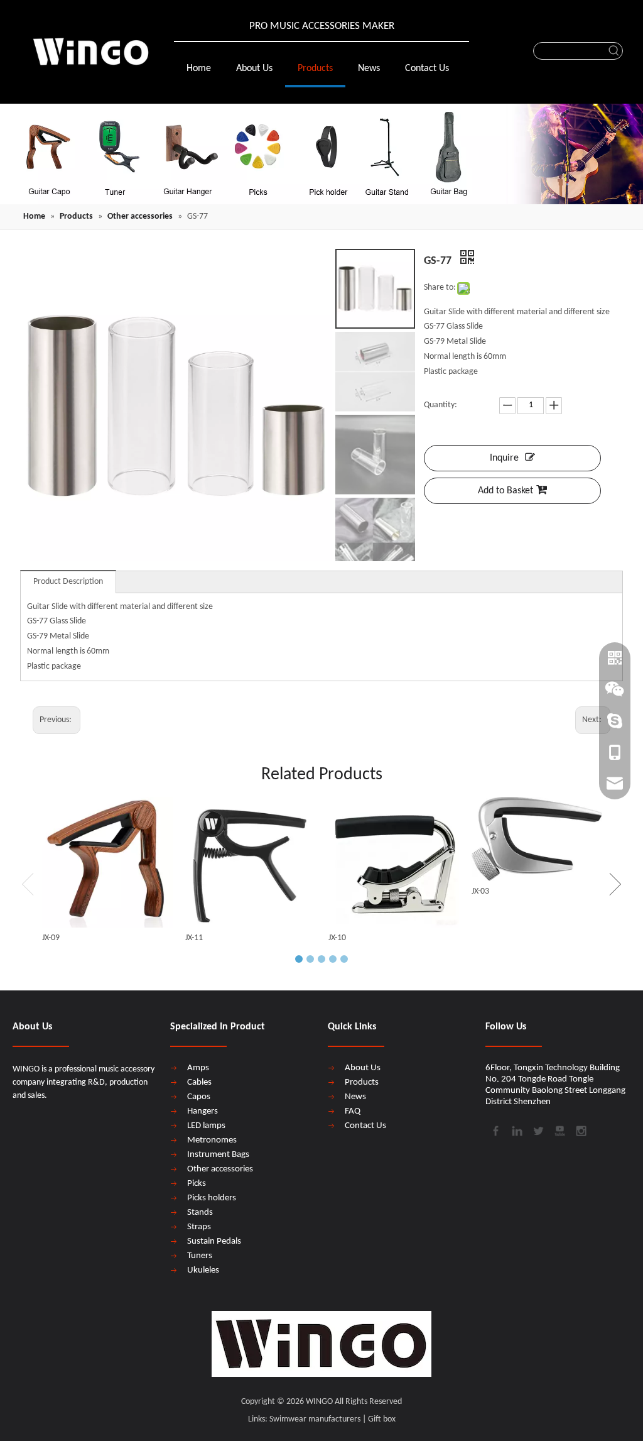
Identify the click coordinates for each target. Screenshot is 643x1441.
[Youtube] (559, 1129)
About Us (363, 1068)
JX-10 (337, 938)
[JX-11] (250, 862)
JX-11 (194, 938)
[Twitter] (537, 1129)
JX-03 (480, 891)
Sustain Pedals (214, 1241)
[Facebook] (495, 1129)
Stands (200, 1212)
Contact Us (365, 1126)
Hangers (202, 1111)
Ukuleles (203, 1270)
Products (362, 1082)
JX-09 (51, 938)
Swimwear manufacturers (314, 1419)
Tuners (199, 1256)
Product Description (68, 581)
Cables (199, 1082)
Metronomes (212, 1140)
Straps (199, 1227)
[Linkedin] (516, 1129)
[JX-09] (107, 862)
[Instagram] (580, 1129)
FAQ (352, 1111)
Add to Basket (505, 491)
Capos (198, 1097)
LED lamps (206, 1126)
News (355, 1097)
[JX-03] (537, 839)
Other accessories (220, 1169)
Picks (196, 1183)
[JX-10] (393, 862)
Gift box (382, 1419)
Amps (198, 1068)
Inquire (504, 458)
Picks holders (211, 1198)
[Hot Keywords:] (614, 51)
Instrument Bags (218, 1154)
